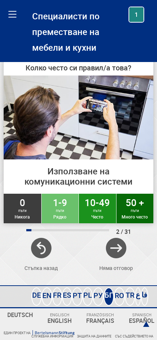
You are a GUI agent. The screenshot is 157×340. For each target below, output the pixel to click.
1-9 (60, 208)
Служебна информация (52, 336)
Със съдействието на (134, 336)
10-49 (97, 208)
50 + (135, 208)
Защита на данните (94, 336)
